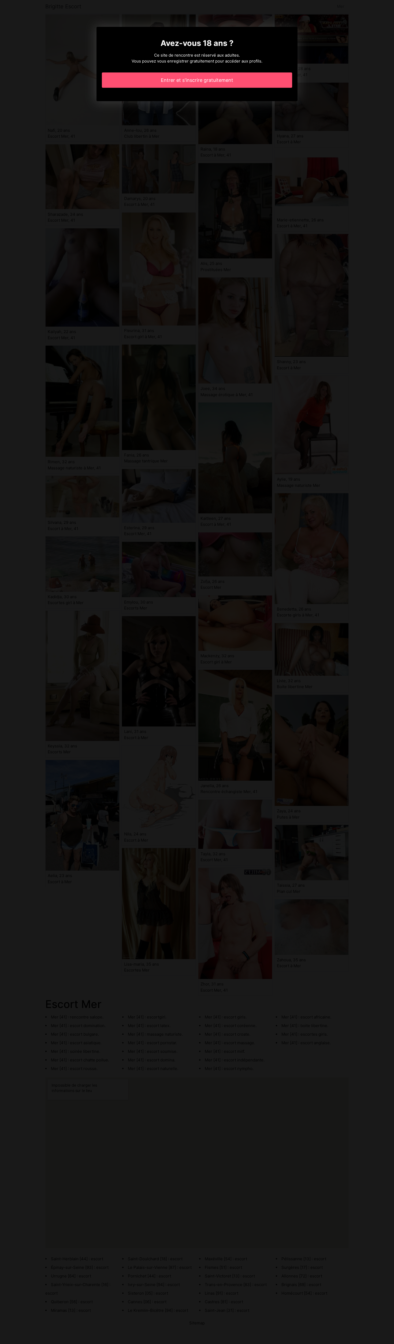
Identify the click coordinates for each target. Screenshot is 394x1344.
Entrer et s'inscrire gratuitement (197, 80)
